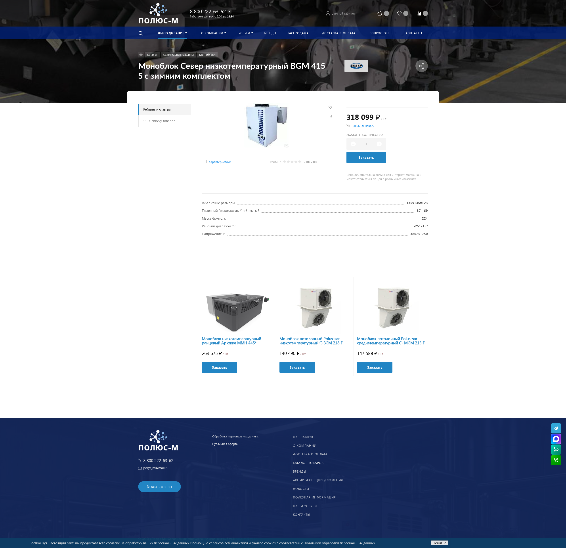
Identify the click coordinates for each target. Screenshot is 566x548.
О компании (304, 445)
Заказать (366, 157)
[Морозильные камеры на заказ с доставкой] (141, 54)
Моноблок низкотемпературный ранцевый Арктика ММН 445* (231, 340)
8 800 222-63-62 (208, 11)
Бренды (299, 471)
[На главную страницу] (158, 12)
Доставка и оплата (310, 454)
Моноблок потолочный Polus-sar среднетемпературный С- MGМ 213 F (391, 340)
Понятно (439, 542)
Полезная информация (314, 497)
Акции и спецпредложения (318, 480)
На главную (304, 437)
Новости (301, 489)
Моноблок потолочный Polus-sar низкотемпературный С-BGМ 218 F (311, 340)
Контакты (301, 514)
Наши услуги (305, 506)
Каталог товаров (308, 463)
